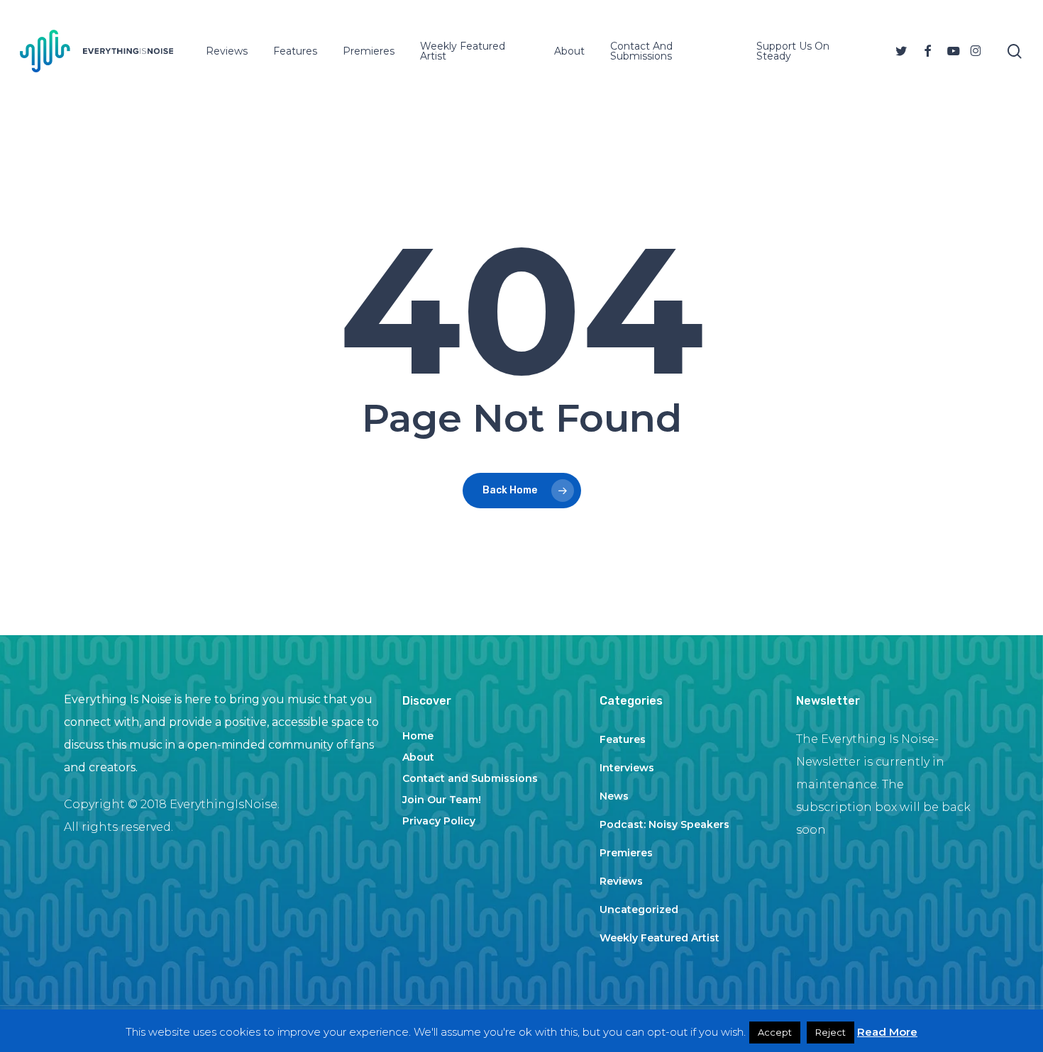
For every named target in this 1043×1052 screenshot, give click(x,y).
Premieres (626, 852)
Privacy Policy (438, 821)
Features (623, 739)
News (614, 796)
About (418, 757)
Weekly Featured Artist (659, 937)
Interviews (627, 767)
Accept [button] (775, 1032)
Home (418, 735)
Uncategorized (639, 909)
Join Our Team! (441, 799)
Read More (887, 1032)
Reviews (621, 881)
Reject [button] (830, 1032)
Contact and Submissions (470, 778)
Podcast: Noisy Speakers (664, 824)
